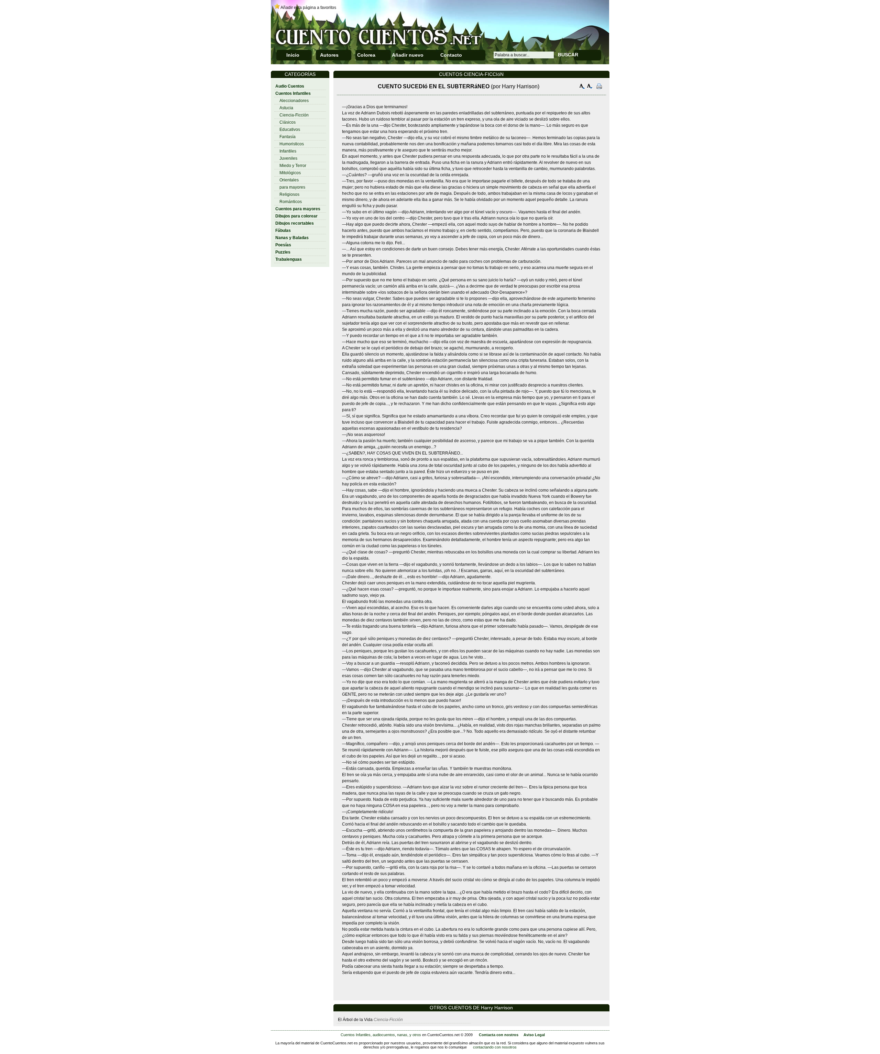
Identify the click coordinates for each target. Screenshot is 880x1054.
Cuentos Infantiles (293, 93)
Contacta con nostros (498, 1035)
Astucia (286, 107)
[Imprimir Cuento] (599, 87)
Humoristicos (291, 144)
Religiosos (289, 194)
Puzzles (282, 252)
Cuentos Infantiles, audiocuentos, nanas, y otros (381, 1035)
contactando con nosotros (495, 1047)
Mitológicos (290, 172)
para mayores (292, 187)
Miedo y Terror (292, 165)
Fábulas (283, 230)
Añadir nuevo (408, 55)
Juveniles (288, 158)
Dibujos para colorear (296, 216)
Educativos (289, 129)
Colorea (366, 55)
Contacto (451, 55)
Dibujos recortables (294, 223)
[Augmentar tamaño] (582, 87)
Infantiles (287, 151)
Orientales (289, 180)
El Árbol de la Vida (355, 1019)
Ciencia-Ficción (294, 115)
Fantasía (287, 136)
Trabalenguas (288, 259)
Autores (329, 55)
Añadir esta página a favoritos (308, 7)
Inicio (292, 55)
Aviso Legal (534, 1035)
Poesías (283, 245)
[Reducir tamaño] (590, 87)
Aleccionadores (294, 100)
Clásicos (287, 122)
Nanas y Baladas (292, 237)
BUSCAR (568, 54)
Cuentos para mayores (297, 208)
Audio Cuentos (289, 86)
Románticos (290, 201)
